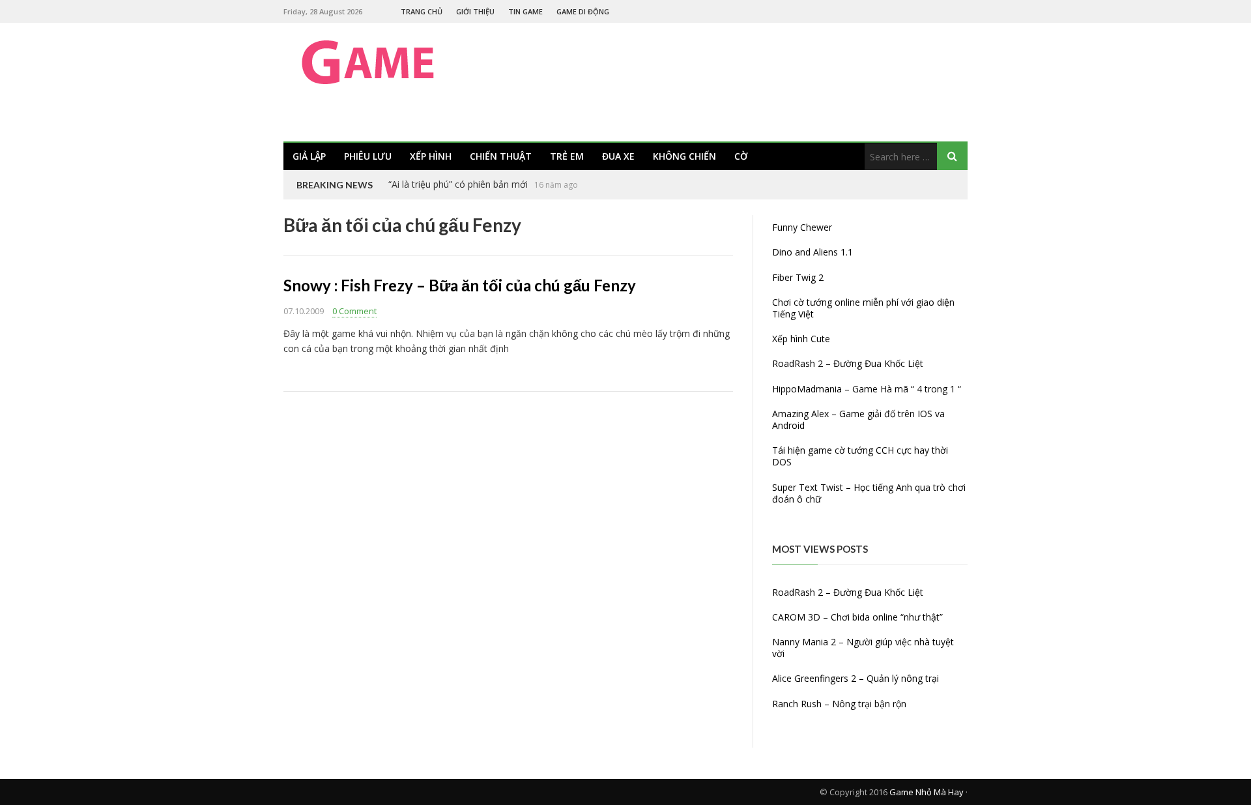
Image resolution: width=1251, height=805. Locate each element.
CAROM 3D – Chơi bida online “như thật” (857, 617)
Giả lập (309, 156)
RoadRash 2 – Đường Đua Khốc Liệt (847, 363)
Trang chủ (421, 11)
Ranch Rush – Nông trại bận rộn (839, 703)
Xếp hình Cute (801, 338)
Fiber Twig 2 (798, 277)
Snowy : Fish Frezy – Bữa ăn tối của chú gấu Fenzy (459, 285)
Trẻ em (567, 156)
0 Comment (354, 311)
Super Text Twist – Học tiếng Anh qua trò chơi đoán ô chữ (869, 493)
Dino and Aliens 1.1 (812, 252)
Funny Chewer (802, 227)
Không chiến (684, 156)
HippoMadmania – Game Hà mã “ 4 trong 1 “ (866, 389)
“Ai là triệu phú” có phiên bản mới (458, 184)
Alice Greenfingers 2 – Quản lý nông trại (855, 678)
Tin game (525, 11)
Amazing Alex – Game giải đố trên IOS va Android (858, 419)
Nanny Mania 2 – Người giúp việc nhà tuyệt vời (863, 648)
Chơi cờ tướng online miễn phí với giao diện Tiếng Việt (863, 308)
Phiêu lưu (368, 156)
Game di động (582, 11)
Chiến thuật (501, 156)
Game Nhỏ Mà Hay (926, 792)
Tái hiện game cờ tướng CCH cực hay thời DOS (860, 456)
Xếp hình (431, 156)
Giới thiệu (475, 11)
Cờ (740, 156)
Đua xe (618, 156)
